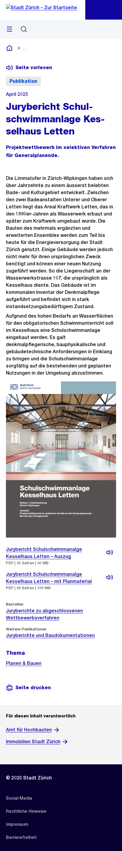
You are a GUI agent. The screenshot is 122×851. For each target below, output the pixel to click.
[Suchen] (24, 29)
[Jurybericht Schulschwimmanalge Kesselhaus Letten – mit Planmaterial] (109, 577)
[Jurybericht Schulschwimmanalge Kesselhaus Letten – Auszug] (109, 552)
